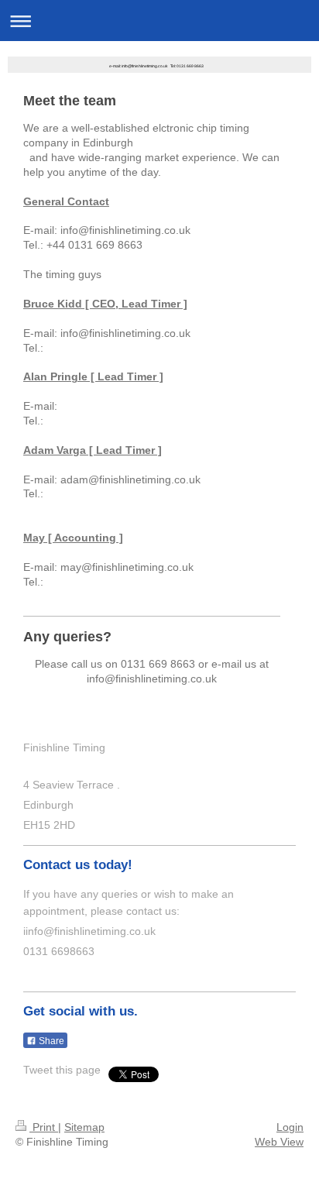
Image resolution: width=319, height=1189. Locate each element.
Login (290, 1127)
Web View (279, 1142)
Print (43, 1127)
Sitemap (84, 1127)
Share (50, 1041)
